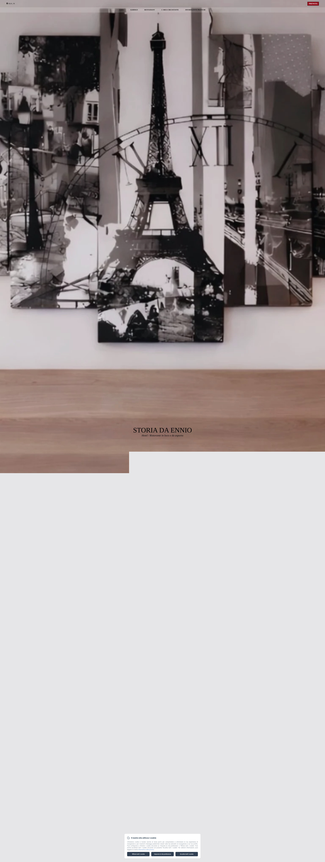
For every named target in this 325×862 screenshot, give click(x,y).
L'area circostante (170, 10)
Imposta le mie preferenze (162, 854)
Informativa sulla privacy (146, 849)
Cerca (201, 858)
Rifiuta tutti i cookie (138, 854)
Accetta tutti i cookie (186, 854)
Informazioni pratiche (195, 10)
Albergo (134, 10)
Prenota (313, 4)
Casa (121, 10)
